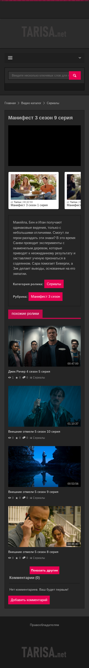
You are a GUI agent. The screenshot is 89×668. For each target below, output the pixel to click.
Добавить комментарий (29, 600)
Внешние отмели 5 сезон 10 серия (34, 431)
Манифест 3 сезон (45, 296)
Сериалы (54, 284)
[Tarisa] (44, 31)
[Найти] (75, 75)
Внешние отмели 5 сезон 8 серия (33, 552)
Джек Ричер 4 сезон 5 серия (29, 371)
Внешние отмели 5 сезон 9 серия (33, 492)
